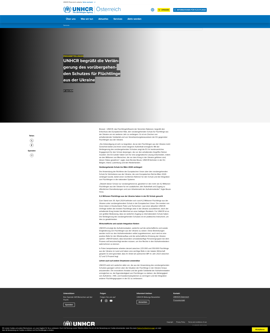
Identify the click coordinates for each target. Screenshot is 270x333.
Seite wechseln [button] (88, 2)
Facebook (101, 300)
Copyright (170, 322)
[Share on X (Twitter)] (32, 140)
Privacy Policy (180, 322)
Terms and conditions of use (197, 322)
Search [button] (146, 10)
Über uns (71, 19)
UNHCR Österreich (181, 297)
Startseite (66, 25)
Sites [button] (152, 10)
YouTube (111, 300)
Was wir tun (87, 19)
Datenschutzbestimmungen (146, 328)
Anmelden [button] (142, 302)
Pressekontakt (179, 300)
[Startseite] (78, 9)
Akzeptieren (260, 329)
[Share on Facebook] (32, 145)
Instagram (106, 300)
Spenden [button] (165, 10)
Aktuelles (103, 19)
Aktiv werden (134, 19)
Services (117, 19)
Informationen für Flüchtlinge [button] (191, 10)
